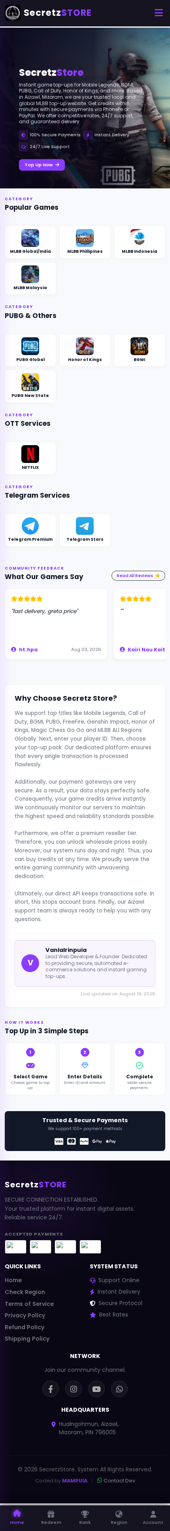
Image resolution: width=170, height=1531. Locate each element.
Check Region (25, 1292)
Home (13, 1280)
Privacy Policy (25, 1315)
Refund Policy (24, 1327)
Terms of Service (29, 1304)
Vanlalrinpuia (66, 950)
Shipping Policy (27, 1339)
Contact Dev (118, 1480)
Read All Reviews (135, 576)
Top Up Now (39, 165)
